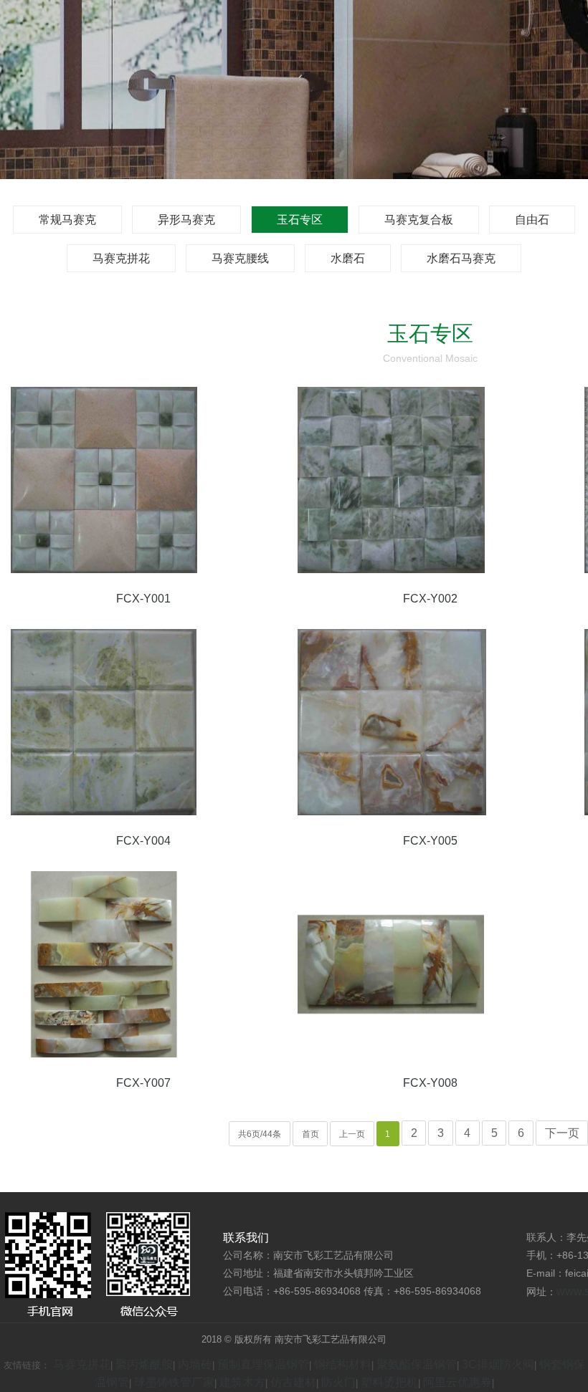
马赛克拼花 (121, 258)
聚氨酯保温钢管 (416, 1364)
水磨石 (348, 258)
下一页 (562, 1133)
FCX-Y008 (430, 1083)
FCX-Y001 (143, 598)
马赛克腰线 (240, 258)
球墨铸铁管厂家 (174, 1382)
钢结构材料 (342, 1364)
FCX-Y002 (430, 598)
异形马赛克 (186, 219)
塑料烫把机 (389, 1382)
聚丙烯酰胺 (144, 1364)
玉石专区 (300, 219)
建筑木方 (242, 1382)
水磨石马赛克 (461, 258)
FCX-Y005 (430, 841)
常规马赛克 (67, 219)
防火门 (338, 1382)
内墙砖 (195, 1364)
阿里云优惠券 (457, 1382)
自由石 (532, 219)
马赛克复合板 (418, 219)
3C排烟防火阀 (498, 1364)
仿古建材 (293, 1382)
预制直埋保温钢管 (263, 1364)
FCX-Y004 (143, 841)
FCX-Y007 (143, 1083)
